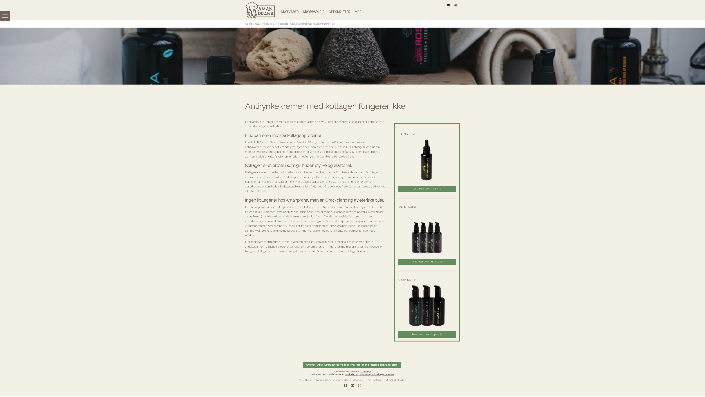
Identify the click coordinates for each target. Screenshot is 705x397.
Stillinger (358, 380)
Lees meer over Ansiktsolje (427, 261)
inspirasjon (268, 23)
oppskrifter (339, 12)
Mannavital (364, 374)
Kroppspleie (313, 12)
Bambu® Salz (352, 374)
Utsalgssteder (341, 380)
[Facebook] (345, 385)
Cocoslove (388, 374)
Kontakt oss (374, 380)
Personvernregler (395, 380)
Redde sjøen (322, 380)
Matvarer (290, 12)
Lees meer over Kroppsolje (427, 334)
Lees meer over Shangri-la (427, 188)
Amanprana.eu (252, 23)
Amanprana (305, 380)
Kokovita (376, 374)
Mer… (359, 12)
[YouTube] (352, 385)
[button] (5, 16)
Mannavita (365, 371)
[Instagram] (359, 385)
